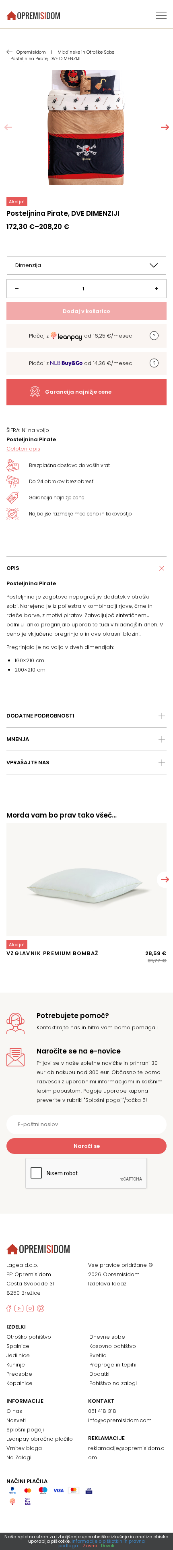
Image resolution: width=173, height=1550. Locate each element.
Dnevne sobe (107, 1337)
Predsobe (19, 1374)
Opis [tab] (12, 568)
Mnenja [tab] (17, 739)
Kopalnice (19, 1383)
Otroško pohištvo (28, 1337)
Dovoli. (108, 1545)
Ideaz (119, 1283)
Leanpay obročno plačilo (39, 1439)
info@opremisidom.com (120, 1420)
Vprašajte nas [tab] (27, 762)
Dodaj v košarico (86, 311)
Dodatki (99, 1374)
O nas (14, 1411)
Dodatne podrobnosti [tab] (40, 716)
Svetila (98, 1355)
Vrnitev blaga (24, 1448)
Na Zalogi (18, 1457)
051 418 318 (102, 1411)
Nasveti (16, 1420)
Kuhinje (15, 1365)
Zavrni (90, 1545)
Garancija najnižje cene (78, 392)
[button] (165, 127)
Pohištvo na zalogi (113, 1383)
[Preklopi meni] (161, 15)
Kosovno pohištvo (112, 1346)
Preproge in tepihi (112, 1365)
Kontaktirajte (53, 1027)
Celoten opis (23, 449)
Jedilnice (18, 1355)
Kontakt (101, 1401)
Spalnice (17, 1346)
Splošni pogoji (25, 1429)
